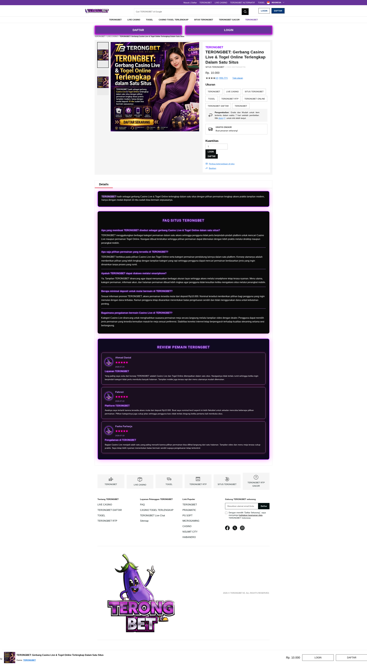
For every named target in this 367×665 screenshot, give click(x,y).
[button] (103, 55)
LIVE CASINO (221, 2)
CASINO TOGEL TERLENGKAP (156, 510)
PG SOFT (187, 515)
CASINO (186, 526)
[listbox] (236, 99)
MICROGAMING (190, 521)
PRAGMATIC (189, 510)
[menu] (183, 20)
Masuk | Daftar (190, 2)
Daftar (278, 11)
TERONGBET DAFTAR (109, 510)
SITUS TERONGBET (227, 484)
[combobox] (191, 11)
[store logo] (97, 10)
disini (220, 118)
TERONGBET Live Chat (152, 515)
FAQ (142, 504)
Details (104, 184)
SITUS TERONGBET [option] (254, 91)
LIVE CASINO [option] (232, 91)
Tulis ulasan (237, 78)
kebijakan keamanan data (250, 515)
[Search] (245, 11)
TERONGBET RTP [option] (229, 99)
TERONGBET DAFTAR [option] (218, 106)
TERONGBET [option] (214, 91)
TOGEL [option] (211, 99)
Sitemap (144, 521)
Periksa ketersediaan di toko (222, 164)
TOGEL (261, 2)
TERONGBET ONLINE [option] (254, 99)
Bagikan (212, 168)
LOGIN (264, 11)
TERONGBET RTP (198, 484)
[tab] (104, 184)
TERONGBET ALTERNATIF (242, 2)
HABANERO (189, 537)
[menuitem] (115, 20)
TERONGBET (205, 2)
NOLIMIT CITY (190, 532)
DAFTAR (138, 30)
